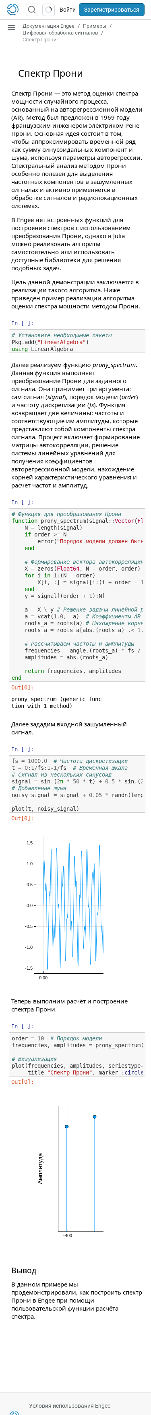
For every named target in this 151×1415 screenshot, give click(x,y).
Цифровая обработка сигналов (60, 33)
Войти (68, 9)
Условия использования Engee (69, 1406)
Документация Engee (48, 26)
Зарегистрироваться (111, 9)
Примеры (94, 26)
